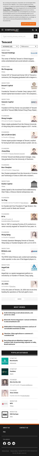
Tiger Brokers (24, 203)
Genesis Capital (7, 102)
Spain (11, 374)
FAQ (4, 432)
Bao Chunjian (7, 167)
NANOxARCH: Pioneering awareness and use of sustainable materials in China (20, 327)
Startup (13, 358)
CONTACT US (24, 427)
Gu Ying (4, 200)
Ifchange (12, 137)
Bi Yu (3, 216)
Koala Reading (25, 395)
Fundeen (13, 371)
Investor (13, 401)
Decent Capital (7, 86)
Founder (13, 379)
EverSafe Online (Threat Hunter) (10, 221)
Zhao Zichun (14, 393)
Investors (6, 50)
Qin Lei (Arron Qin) (9, 135)
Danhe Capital (7, 184)
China (3, 55)
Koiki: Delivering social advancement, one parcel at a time (18, 314)
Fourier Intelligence (26, 385)
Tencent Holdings (8, 53)
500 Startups (14, 414)
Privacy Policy (8, 8)
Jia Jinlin (5, 284)
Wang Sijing (6, 235)
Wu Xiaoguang (7, 69)
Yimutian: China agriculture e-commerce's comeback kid (18, 334)
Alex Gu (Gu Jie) (15, 382)
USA (11, 416)
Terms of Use (31, 6)
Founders (5, 115)
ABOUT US (6, 427)
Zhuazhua (12, 286)
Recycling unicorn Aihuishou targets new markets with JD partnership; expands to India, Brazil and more (20, 342)
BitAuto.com (6, 251)
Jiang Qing (6, 151)
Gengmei (12, 237)
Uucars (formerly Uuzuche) (17, 154)
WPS (11, 403)
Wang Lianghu (7, 118)
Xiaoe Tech (18, 121)
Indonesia (13, 363)
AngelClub (5, 267)
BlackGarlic (14, 360)
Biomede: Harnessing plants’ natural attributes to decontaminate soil (20, 320)
